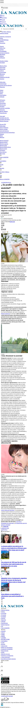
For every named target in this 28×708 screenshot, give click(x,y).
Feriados (2, 106)
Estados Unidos (4, 61)
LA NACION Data (4, 40)
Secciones (4, 17)
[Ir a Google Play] (5, 680)
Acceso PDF (3, 124)
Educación (2, 69)
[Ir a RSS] (2, 675)
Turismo (2, 101)
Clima (1, 38)
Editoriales (2, 82)
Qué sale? (2, 116)
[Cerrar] (23, 26)
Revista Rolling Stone (5, 147)
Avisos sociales (4, 129)
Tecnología (3, 103)
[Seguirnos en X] (2, 667)
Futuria (2, 46)
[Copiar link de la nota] (2, 227)
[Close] (2, 600)
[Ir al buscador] (2, 10)
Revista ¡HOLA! (3, 142)
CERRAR (2, 0)
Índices (2, 56)
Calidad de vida (5, 528)
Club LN (4, 22)
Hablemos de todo (5, 77)
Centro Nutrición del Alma (7, 510)
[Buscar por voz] (26, 29)
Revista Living (3, 145)
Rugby (1, 92)
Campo (2, 49)
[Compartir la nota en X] (3, 229)
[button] (14, 102)
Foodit (3, 20)
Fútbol (1, 90)
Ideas (1, 136)
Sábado (2, 134)
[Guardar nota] (2, 223)
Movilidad (2, 54)
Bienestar (2, 74)
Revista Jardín (3, 149)
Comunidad (3, 72)
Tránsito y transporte (5, 36)
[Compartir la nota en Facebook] (2, 229)
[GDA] (5, 701)
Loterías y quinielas (5, 108)
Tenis (1, 93)
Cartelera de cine (4, 118)
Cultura (2, 71)
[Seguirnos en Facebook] (2, 662)
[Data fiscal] (2, 705)
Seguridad (2, 67)
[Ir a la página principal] (14, 13)
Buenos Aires (3, 66)
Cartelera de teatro (5, 119)
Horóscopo (3, 105)
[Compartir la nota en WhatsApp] (3, 225)
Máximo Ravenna (5, 313)
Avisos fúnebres (4, 127)
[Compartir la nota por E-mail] (5, 229)
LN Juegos (2, 100)
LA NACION (4, 182)
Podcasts (2, 110)
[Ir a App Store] (5, 683)
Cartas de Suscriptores (6, 85)
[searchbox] (13, 29)
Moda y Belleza (4, 111)
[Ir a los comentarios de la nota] (3, 223)
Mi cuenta (4, 24)
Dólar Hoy (2, 48)
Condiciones (4, 696)
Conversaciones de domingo (7, 132)
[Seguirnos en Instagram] (2, 671)
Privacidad (10, 696)
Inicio (3, 15)
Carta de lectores (4, 131)
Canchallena (3, 95)
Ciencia (2, 75)
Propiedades (3, 51)
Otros (9, 182)
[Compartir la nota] (2, 225)
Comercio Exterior (4, 53)
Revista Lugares (4, 144)
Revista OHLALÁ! (4, 140)
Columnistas (3, 84)
